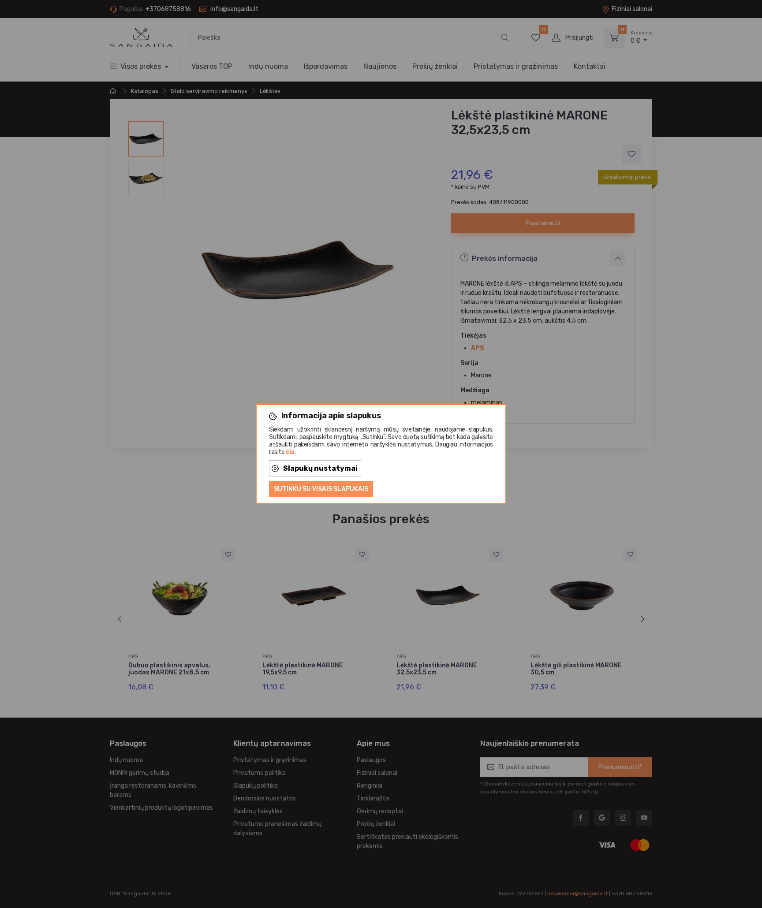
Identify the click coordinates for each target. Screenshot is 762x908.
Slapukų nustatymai (320, 468)
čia (290, 452)
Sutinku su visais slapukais (321, 489)
